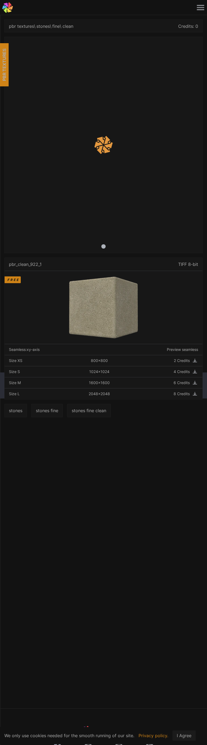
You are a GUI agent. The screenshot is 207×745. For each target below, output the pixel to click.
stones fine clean (89, 410)
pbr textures (21, 26)
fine (56, 26)
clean (68, 26)
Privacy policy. (153, 735)
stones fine (47, 410)
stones (43, 26)
